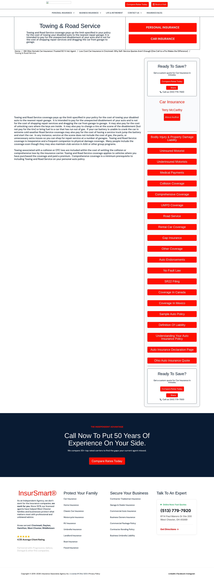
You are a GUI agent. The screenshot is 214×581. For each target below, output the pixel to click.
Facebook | (181, 574)
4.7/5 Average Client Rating (31, 539)
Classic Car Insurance (74, 511)
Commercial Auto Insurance (123, 511)
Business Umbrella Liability (122, 535)
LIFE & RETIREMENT (114, 13)
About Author (172, 117)
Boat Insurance (70, 541)
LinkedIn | (172, 574)
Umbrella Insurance (72, 529)
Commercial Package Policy (123, 523)
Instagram (190, 574)
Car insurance (70, 499)
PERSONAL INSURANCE (62, 13)
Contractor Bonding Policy (122, 529)
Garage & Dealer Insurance (122, 505)
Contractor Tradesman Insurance (125, 499)
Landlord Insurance (72, 535)
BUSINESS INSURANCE (88, 13)
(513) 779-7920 (175, 510)
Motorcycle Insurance (74, 517)
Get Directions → (169, 529)
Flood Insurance (71, 548)
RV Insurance (70, 523)
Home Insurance (71, 505)
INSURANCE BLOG (154, 13)
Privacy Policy (94, 574)
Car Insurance (172, 102)
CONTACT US (133, 13)
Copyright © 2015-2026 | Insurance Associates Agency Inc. (45, 574)
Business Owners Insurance (122, 517)
